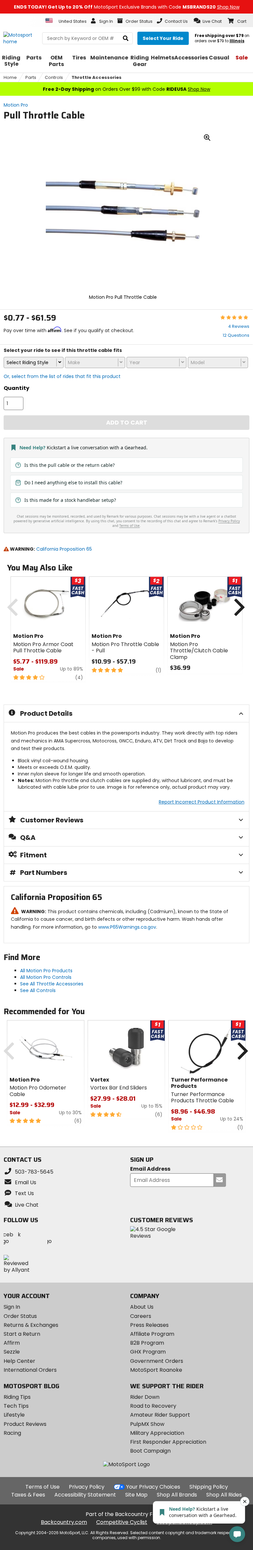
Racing (12, 1433)
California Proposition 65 (64, 549)
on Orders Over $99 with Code (126, 89)
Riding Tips (17, 1397)
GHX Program (148, 1352)
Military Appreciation (157, 1433)
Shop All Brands (177, 1494)
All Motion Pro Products (46, 970)
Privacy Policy (86, 1487)
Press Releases (149, 1325)
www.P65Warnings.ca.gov (127, 927)
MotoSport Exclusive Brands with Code (126, 7)
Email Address (150, 1169)
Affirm (12, 1343)
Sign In (12, 1307)
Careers (140, 1316)
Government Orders (156, 1361)
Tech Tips (16, 1406)
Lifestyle (14, 1415)
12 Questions (236, 335)
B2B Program (147, 1343)
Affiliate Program (152, 1334)
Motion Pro (16, 105)
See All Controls (38, 990)
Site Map (136, 1494)
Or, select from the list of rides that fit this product (62, 376)
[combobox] (34, 362)
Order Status (20, 1316)
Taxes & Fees (28, 1494)
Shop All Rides (224, 1494)
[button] (207, 21)
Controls (54, 77)
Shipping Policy (208, 1487)
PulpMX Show (147, 1424)
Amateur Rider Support (160, 1415)
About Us (142, 1307)
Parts (30, 77)
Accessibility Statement (85, 1494)
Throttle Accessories (96, 77)
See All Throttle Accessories (51, 984)
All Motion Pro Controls (45, 977)
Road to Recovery (153, 1406)
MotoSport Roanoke (156, 1370)
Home (10, 77)
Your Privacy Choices (153, 1487)
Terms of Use (42, 1487)
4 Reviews (238, 326)
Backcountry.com (64, 1522)
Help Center (19, 1361)
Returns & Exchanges (31, 1325)
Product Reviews (25, 1424)
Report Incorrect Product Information (201, 802)
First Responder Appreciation (168, 1442)
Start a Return (22, 1334)
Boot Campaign (150, 1451)
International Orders (30, 1370)
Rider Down (144, 1397)
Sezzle (12, 1352)
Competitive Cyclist (121, 1522)
